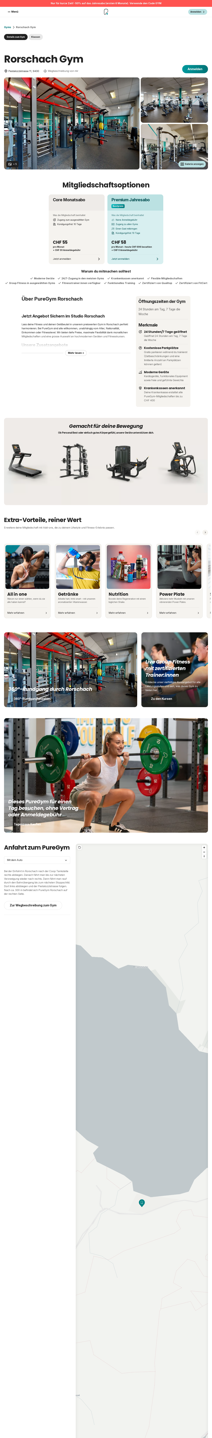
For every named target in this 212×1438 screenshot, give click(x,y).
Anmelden (195, 69)
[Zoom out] (204, 852)
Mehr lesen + (76, 352)
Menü (14, 11)
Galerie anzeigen (194, 164)
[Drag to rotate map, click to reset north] (204, 856)
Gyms (7, 27)
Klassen (35, 37)
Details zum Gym (16, 37)
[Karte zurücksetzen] (79, 847)
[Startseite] (106, 12)
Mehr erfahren (15, 612)
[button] (142, 1203)
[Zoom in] (204, 847)
